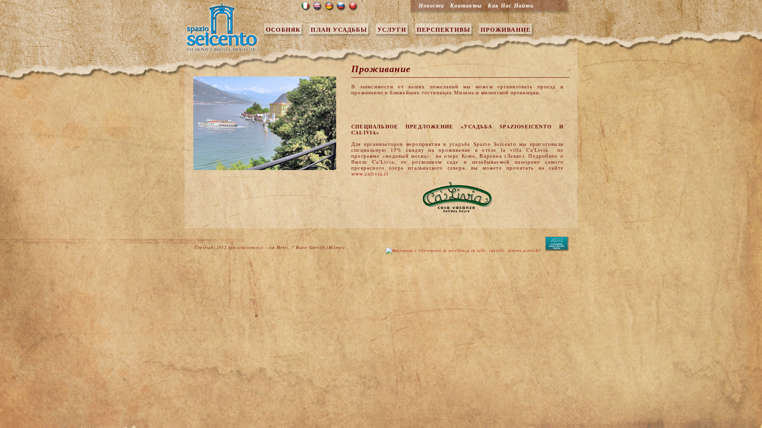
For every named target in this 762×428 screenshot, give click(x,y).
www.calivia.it (370, 173)
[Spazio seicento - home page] (222, 51)
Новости (431, 6)
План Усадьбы (339, 29)
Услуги (391, 29)
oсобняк (283, 29)
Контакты (466, 6)
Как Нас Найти (511, 6)
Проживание (506, 29)
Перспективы (443, 29)
